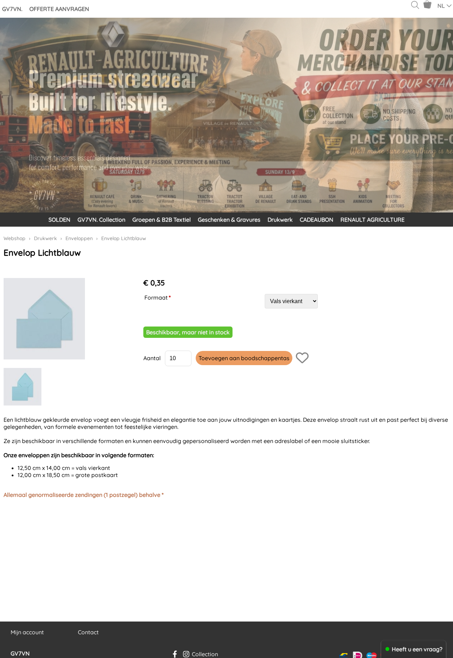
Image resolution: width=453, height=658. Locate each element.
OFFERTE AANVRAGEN (59, 8)
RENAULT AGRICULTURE (372, 219)
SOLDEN (59, 219)
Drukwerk (280, 219)
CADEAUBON (316, 219)
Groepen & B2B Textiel (161, 219)
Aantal (152, 358)
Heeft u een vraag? (417, 649)
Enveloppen (79, 238)
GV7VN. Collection (101, 219)
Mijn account (27, 632)
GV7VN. (12, 8)
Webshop (14, 238)
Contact (88, 632)
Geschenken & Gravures (229, 219)
